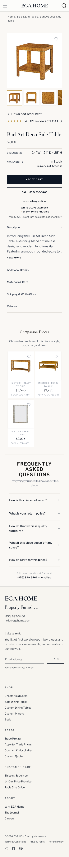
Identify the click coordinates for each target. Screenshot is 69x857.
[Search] (64, 5)
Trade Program (14, 738)
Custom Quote (14, 756)
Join (55, 659)
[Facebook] (13, 848)
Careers (9, 818)
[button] (34, 227)
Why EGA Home (14, 806)
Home (11, 16)
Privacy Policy (37, 841)
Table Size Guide (15, 787)
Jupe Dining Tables (16, 701)
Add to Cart (34, 179)
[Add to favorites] (56, 39)
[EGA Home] (34, 6)
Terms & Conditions (15, 841)
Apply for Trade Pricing (18, 744)
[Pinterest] (21, 848)
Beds (8, 719)
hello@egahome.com (17, 620)
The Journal (12, 812)
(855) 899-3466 (27, 577)
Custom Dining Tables (18, 707)
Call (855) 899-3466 (35, 192)
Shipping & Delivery (16, 775)
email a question (36, 201)
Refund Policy (56, 841)
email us (46, 577)
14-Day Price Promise (18, 781)
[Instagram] (6, 848)
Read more (14, 257)
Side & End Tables (27, 16)
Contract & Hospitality (18, 750)
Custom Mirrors (14, 713)
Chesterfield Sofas (16, 695)
